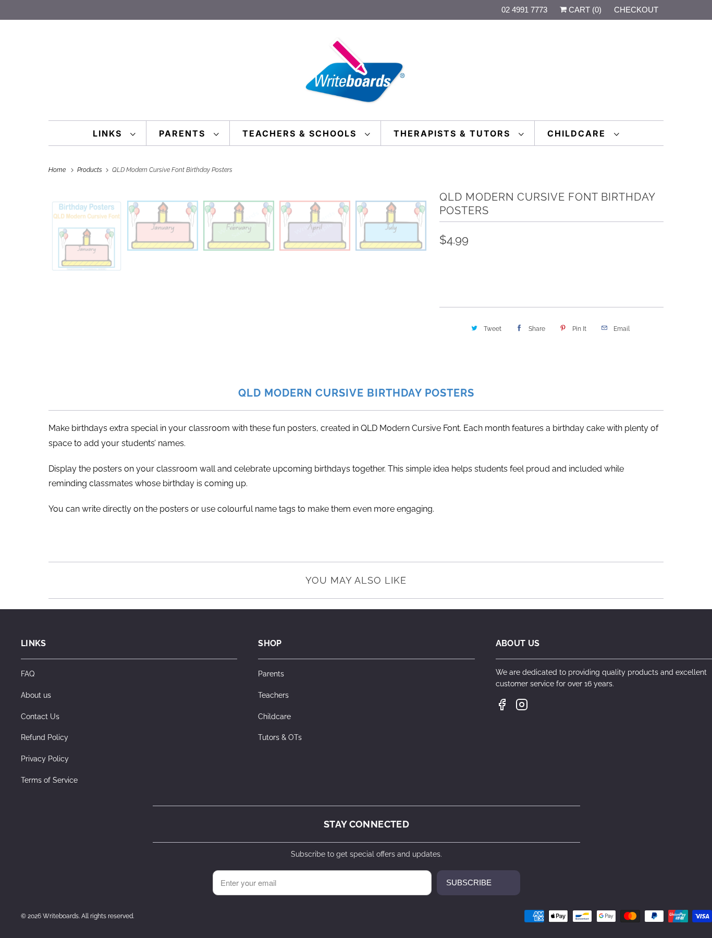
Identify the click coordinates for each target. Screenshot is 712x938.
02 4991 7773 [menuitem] (524, 9)
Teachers (273, 695)
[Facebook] (502, 704)
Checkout (636, 9)
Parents (183, 133)
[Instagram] (521, 704)
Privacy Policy (45, 759)
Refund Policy (44, 737)
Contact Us (40, 716)
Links (109, 133)
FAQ (27, 674)
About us (36, 695)
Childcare (578, 133)
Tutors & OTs (280, 737)
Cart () (584, 9)
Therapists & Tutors (453, 133)
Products (90, 170)
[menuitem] (114, 133)
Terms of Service (49, 780)
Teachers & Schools (301, 133)
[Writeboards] (356, 72)
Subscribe (469, 882)
